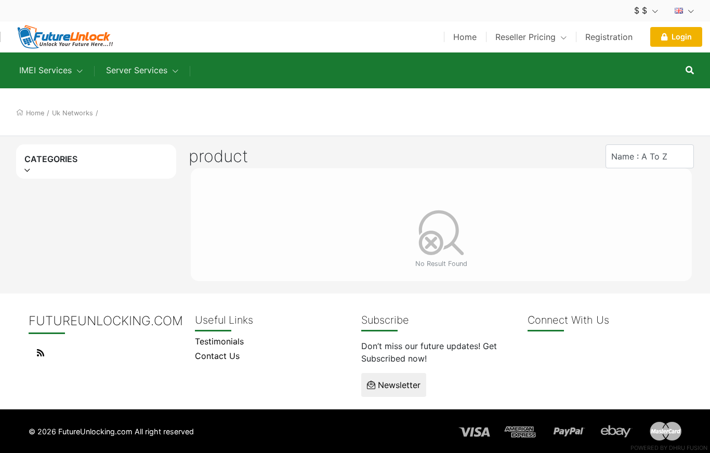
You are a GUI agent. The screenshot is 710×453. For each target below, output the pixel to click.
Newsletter (397, 385)
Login (682, 36)
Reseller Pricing (526, 37)
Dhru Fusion (688, 447)
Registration (609, 37)
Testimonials (219, 341)
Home (465, 37)
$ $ (642, 10)
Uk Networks (72, 113)
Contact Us (217, 356)
